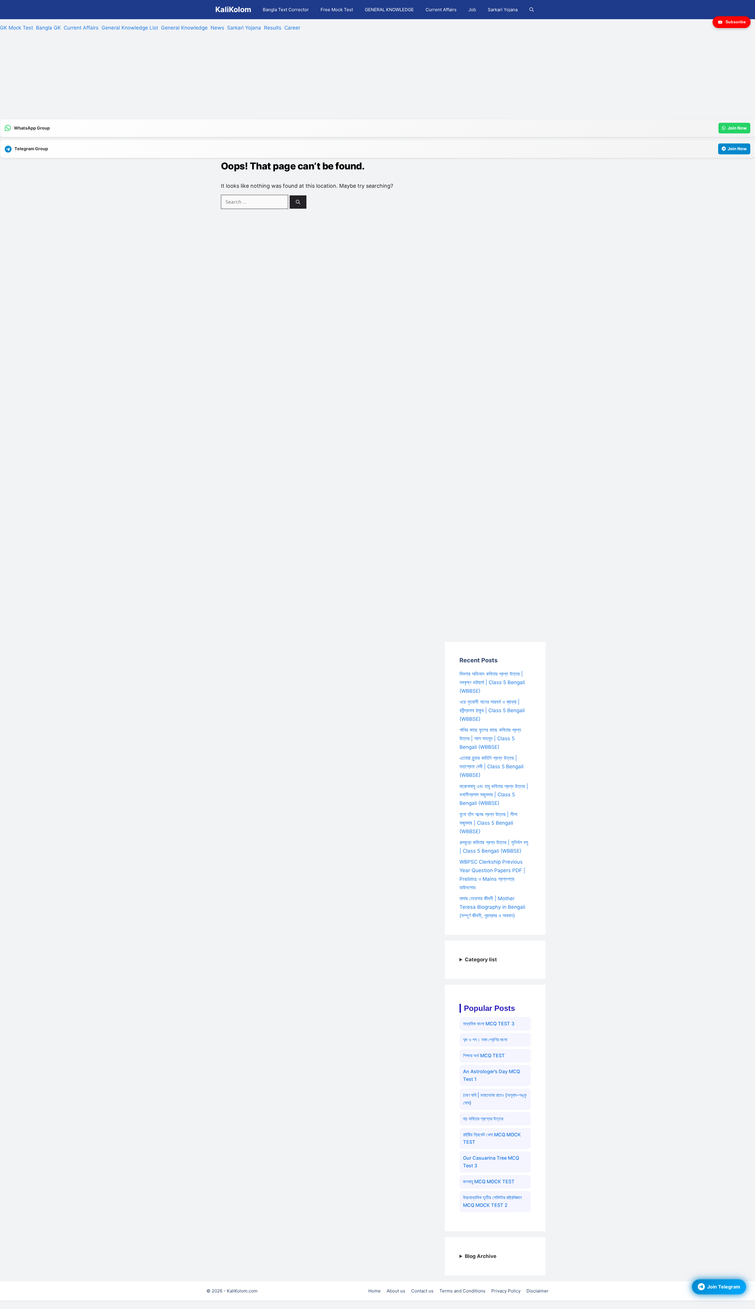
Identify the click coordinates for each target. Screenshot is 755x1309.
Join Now (737, 127)
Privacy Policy (506, 1291)
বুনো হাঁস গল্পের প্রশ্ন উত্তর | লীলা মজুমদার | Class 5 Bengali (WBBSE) (488, 822)
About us (396, 1291)
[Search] (298, 202)
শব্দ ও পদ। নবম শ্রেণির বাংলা (485, 1039)
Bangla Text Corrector (286, 9)
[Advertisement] (177, 78)
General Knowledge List (129, 28)
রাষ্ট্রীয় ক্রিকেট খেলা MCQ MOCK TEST (492, 1138)
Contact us (422, 1291)
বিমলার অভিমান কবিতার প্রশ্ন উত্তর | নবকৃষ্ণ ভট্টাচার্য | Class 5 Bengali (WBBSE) (492, 682)
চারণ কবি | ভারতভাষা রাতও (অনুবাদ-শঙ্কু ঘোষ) (494, 1099)
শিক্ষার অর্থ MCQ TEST (484, 1055)
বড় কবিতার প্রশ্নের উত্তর (483, 1119)
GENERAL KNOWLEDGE (389, 9)
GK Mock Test (16, 28)
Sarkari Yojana (503, 9)
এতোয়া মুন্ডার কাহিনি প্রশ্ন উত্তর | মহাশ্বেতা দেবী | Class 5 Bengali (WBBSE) (491, 766)
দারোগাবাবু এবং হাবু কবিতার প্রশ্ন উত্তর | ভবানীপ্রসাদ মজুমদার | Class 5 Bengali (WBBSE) (493, 794)
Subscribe (736, 21)
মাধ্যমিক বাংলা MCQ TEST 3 (488, 1024)
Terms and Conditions (462, 1291)
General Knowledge (184, 28)
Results (272, 28)
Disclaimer (537, 1291)
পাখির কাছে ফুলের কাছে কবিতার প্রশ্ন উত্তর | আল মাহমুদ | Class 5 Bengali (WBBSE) (490, 738)
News (217, 28)
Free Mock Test (337, 9)
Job (472, 9)
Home (374, 1291)
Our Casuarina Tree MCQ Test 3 (491, 1162)
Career (292, 28)
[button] (531, 9)
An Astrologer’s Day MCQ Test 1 (491, 1075)
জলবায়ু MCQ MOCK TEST (489, 1181)
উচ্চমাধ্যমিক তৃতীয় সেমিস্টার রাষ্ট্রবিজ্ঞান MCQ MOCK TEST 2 (492, 1201)
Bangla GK (48, 28)
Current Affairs (441, 9)
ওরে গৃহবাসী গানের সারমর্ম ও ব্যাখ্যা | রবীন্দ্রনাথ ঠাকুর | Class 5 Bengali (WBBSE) (492, 710)
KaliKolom (233, 9)
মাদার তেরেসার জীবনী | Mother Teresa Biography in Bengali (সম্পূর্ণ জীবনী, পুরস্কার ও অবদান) (492, 907)
